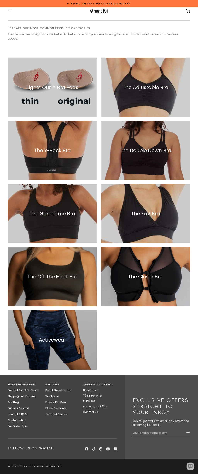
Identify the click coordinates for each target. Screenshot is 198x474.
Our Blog (13, 402)
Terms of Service (56, 414)
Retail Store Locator (58, 390)
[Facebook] (86, 449)
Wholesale (52, 396)
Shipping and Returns (21, 396)
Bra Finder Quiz (17, 426)
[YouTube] (115, 449)
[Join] (187, 432)
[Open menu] (13, 11)
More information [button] (21, 384)
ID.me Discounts (55, 408)
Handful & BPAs (17, 414)
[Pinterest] (100, 449)
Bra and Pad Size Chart (23, 390)
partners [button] (52, 384)
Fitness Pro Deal (55, 402)
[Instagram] (108, 449)
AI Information (17, 420)
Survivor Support (18, 408)
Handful (17, 466)
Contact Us (90, 412)
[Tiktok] (93, 449)
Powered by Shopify (47, 466)
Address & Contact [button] (98, 384)
